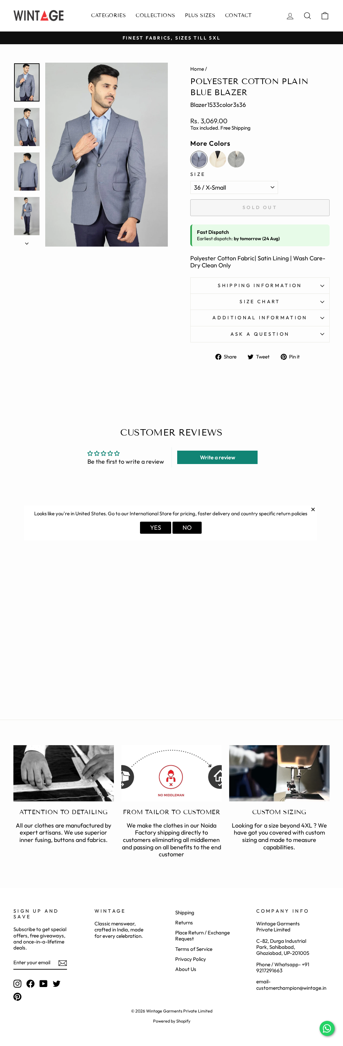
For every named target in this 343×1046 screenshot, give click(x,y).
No (187, 527)
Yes (155, 527)
